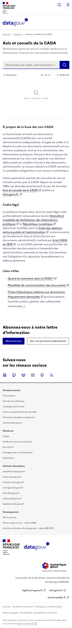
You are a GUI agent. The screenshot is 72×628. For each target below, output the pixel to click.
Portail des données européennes (19, 417)
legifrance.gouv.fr (32, 590)
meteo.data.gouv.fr (12, 476)
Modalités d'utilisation (23, 606)
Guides (6, 436)
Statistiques (8, 457)
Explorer (18, 34)
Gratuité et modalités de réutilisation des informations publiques (33, 220)
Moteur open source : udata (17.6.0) (19, 522)
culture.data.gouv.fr (12, 498)
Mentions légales (11, 612)
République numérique (38, 224)
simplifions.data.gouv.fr (14, 471)
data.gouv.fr (11, 194)
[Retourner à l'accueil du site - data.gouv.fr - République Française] (36, 547)
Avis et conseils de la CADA (20, 190)
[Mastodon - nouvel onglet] (14, 375)
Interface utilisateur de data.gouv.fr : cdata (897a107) (28, 528)
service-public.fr (57, 597)
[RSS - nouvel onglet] (51, 375)
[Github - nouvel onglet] (42, 375)
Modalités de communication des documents (37, 285)
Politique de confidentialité (48, 606)
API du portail (9, 517)
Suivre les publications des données (20, 411)
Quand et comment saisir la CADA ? (30, 278)
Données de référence (13, 401)
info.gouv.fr (56, 590)
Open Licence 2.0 (25, 623)
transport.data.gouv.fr (13, 482)
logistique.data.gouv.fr (13, 503)
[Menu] (68, 4)
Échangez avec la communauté (17, 452)
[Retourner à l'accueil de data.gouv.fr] (15, 22)
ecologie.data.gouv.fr (13, 487)
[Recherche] (59, 4)
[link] (13, 341)
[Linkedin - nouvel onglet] (4, 375)
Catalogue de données (13, 406)
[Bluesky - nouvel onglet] (23, 375)
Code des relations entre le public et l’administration (32, 230)
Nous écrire (8, 447)
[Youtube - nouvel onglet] (32, 375)
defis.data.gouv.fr (11, 493)
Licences (7, 606)
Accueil (6, 34)
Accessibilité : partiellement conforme (38, 612)
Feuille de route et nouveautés (17, 441)
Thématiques (9, 395)
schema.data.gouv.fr (12, 422)
